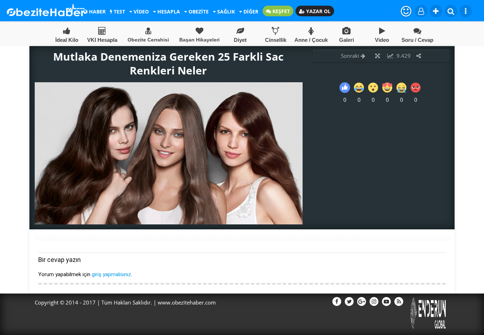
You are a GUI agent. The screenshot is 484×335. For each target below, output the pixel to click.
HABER (97, 11)
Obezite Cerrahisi (148, 40)
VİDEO (140, 11)
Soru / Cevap (417, 40)
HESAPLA (168, 11)
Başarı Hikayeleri (199, 40)
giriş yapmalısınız (111, 274)
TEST (118, 11)
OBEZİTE (198, 11)
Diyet (240, 40)
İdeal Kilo (66, 40)
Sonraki (351, 55)
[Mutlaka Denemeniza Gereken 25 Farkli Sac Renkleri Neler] (169, 222)
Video (382, 40)
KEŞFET (280, 11)
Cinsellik (275, 40)
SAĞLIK (225, 11)
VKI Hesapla (102, 40)
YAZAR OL (318, 11)
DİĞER (250, 11)
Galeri (346, 40)
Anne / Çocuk (311, 40)
